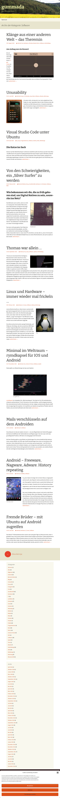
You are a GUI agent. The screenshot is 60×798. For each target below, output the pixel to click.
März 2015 (10, 691)
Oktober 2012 (11, 749)
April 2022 (10, 667)
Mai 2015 (10, 686)
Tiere (9, 642)
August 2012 (11, 754)
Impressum (4, 19)
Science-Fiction (29, 364)
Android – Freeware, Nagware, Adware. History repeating (28, 465)
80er (9, 570)
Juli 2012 (10, 756)
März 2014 (10, 713)
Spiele (35, 251)
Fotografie (10, 586)
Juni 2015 (10, 684)
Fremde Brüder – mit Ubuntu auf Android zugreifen (24, 522)
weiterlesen (13, 81)
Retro (37, 43)
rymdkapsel (9, 400)
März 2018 (10, 674)
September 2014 (12, 701)
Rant (33, 96)
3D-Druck (10, 567)
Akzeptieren (30, 785)
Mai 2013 (10, 732)
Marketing (10, 608)
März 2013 (10, 737)
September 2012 (12, 751)
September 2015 (12, 679)
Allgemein (10, 572)
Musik (34, 43)
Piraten (9, 620)
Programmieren (24, 140)
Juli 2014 (10, 703)
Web (38, 140)
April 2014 (10, 710)
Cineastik (10, 582)
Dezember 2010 (11, 766)
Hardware (26, 43)
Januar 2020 (11, 672)
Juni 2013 (10, 730)
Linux (31, 96)
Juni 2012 (10, 759)
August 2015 (11, 681)
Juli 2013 (10, 727)
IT (24, 96)
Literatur (10, 606)
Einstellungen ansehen (30, 794)
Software (42, 43)
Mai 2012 (10, 761)
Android (19, 43)
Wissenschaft (11, 657)
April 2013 (10, 734)
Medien (9, 611)
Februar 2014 (11, 715)
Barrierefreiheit (21, 184)
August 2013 (11, 725)
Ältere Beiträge (14, 554)
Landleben (10, 599)
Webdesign (42, 140)
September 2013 (12, 722)
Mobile (23, 473)
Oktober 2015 (11, 676)
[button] (57, 772)
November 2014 (11, 696)
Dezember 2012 (11, 744)
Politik (9, 623)
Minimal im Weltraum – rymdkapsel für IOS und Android (27, 355)
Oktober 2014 (11, 698)
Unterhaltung (47, 43)
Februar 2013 (11, 739)
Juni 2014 (10, 705)
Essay (22, 96)
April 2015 (10, 689)
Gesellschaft (32, 184)
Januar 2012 (11, 764)
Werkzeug (46, 96)
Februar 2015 (11, 693)
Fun (22, 43)
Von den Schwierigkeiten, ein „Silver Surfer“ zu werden (28, 175)
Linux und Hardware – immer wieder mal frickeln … (29, 296)
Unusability (16, 92)
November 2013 (11, 718)
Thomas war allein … (24, 248)
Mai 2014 (10, 708)
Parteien (10, 618)
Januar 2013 (11, 742)
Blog (9, 579)
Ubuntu (41, 96)
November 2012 (11, 747)
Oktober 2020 (11, 669)
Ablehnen (30, 790)
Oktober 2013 (11, 720)
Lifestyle (31, 43)
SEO (9, 635)
